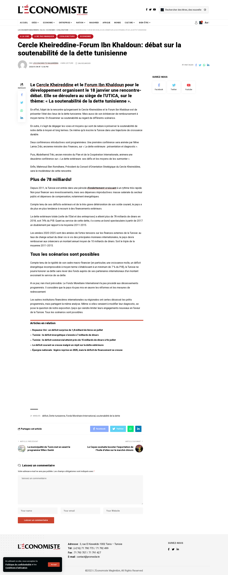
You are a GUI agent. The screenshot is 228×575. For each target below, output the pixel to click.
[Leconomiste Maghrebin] (53, 9)
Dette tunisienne (57, 416)
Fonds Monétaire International (81, 416)
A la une (24, 36)
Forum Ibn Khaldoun (104, 84)
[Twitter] (173, 87)
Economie (85, 36)
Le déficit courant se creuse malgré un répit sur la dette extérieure (68, 345)
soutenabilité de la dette (108, 416)
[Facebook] (159, 87)
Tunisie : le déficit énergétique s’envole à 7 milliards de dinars (65, 335)
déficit (45, 416)
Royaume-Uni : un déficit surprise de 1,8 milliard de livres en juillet (67, 330)
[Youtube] (188, 87)
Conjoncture (67, 36)
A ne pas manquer (44, 36)
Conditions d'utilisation (16, 568)
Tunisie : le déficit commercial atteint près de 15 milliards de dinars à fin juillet (74, 340)
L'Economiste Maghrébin (45, 63)
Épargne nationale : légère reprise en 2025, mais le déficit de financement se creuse (77, 350)
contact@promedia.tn (88, 556)
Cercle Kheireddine (54, 84)
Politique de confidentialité (18, 564)
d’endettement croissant (101, 187)
